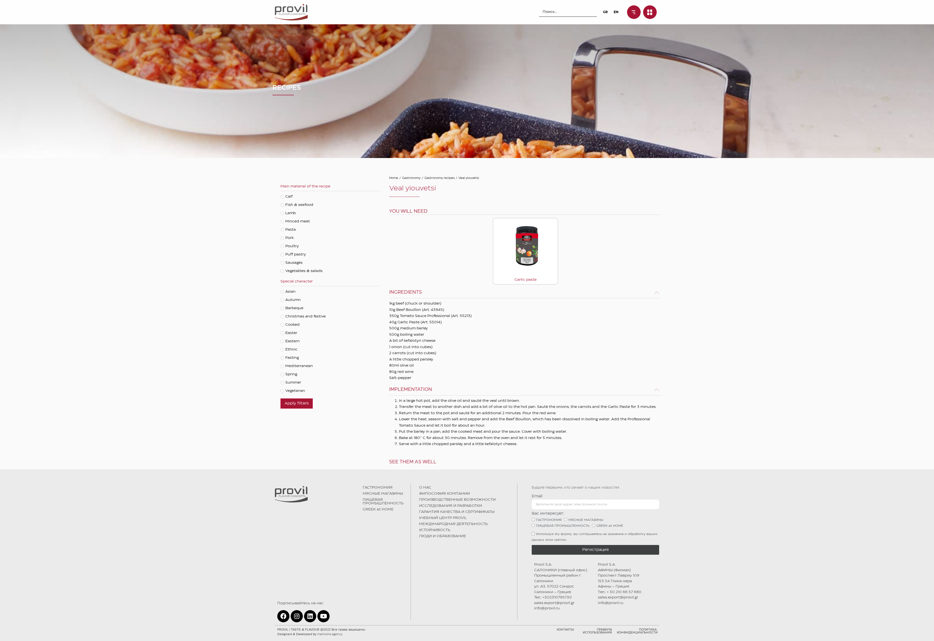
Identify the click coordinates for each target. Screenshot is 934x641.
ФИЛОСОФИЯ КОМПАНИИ (444, 493)
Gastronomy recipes (439, 178)
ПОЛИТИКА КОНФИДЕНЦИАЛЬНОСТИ (637, 631)
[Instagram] (297, 616)
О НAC (425, 487)
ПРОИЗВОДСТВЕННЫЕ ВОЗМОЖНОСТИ (457, 499)
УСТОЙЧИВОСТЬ (434, 530)
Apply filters (297, 403)
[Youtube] (323, 616)
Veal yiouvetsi (468, 178)
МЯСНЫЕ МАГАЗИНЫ (383, 493)
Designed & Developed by (309, 634)
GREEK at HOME (378, 509)
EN (616, 12)
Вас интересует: (548, 513)
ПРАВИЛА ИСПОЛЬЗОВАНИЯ (597, 631)
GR (605, 12)
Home (393, 178)
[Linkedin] (310, 616)
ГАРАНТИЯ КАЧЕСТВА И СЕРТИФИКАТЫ (456, 512)
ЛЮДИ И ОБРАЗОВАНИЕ (442, 536)
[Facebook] (283, 616)
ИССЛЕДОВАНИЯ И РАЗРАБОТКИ (450, 506)
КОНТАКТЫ (565, 629)
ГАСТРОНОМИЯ (378, 487)
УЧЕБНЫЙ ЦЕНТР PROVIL (443, 518)
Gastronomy (411, 178)
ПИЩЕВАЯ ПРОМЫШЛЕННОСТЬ (383, 501)
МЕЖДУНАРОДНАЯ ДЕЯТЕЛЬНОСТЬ (453, 524)
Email (537, 496)
